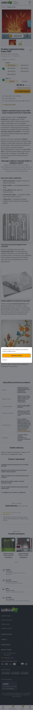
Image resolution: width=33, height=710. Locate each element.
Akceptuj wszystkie (16, 355)
